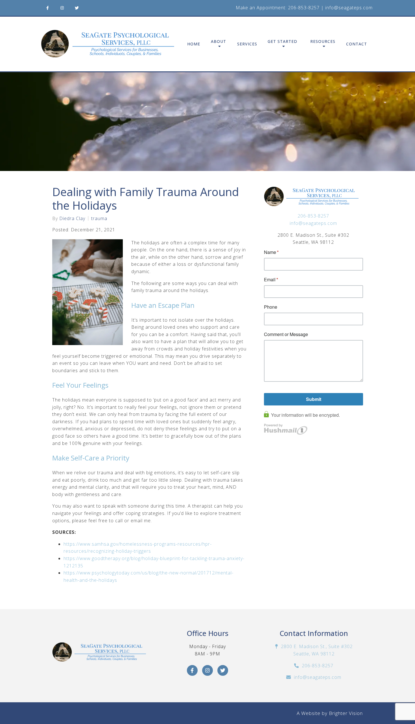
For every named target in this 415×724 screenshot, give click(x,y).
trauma (99, 218)
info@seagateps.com (349, 8)
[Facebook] (47, 8)
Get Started (282, 41)
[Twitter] (77, 8)
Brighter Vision (346, 713)
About (218, 41)
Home (193, 44)
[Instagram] (62, 8)
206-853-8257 (304, 8)
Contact (356, 44)
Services (247, 44)
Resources (322, 41)
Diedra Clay (72, 218)
